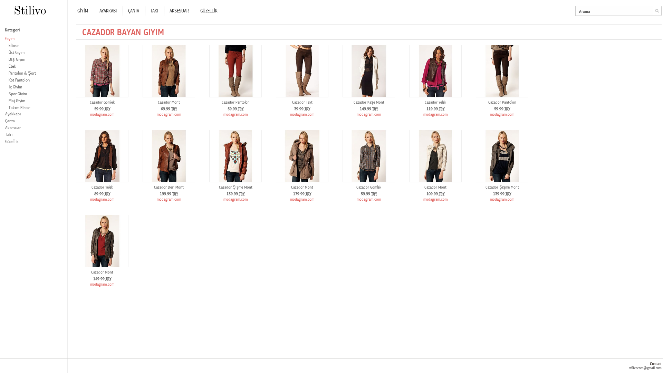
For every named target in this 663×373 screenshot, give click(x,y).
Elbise (14, 45)
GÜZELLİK (209, 11)
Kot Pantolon (19, 80)
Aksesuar (13, 128)
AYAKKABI (108, 11)
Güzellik (12, 141)
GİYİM (82, 11)
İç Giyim (15, 87)
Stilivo (30, 10)
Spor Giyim (18, 94)
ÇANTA (133, 11)
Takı (9, 134)
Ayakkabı (13, 114)
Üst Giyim (17, 52)
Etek (12, 66)
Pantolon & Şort (22, 73)
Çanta (10, 121)
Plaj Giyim (17, 101)
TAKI (154, 11)
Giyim (10, 38)
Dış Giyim (17, 59)
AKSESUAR (179, 11)
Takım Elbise (19, 108)
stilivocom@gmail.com (645, 368)
